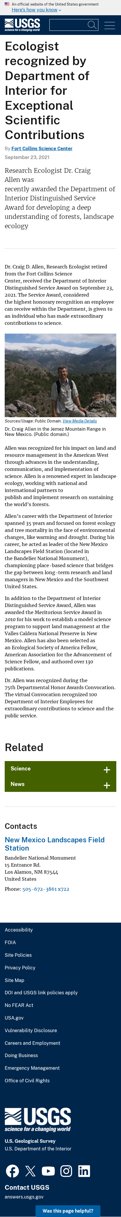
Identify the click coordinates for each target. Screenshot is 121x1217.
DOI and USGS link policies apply (41, 992)
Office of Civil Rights (27, 1081)
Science (21, 768)
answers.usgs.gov (24, 1197)
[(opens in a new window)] (12, 1170)
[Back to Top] (99, 1195)
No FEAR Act (19, 1005)
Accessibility (19, 930)
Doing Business (21, 1055)
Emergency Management (32, 1068)
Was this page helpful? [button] (68, 1211)
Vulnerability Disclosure (31, 1030)
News (18, 784)
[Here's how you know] (60, 7)
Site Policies (18, 955)
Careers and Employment (32, 1043)
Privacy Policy (20, 968)
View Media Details (80, 421)
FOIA (10, 942)
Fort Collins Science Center (42, 148)
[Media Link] (60, 376)
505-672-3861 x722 (45, 889)
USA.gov (14, 1018)
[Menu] (109, 25)
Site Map (14, 980)
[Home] (22, 30)
